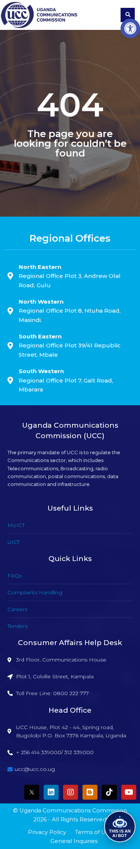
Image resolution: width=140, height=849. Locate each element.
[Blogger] (90, 792)
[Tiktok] (109, 792)
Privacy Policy (47, 832)
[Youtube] (128, 792)
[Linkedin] (51, 792)
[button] (130, 28)
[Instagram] (70, 792)
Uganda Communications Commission (73, 810)
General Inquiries (73, 841)
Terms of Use (93, 832)
